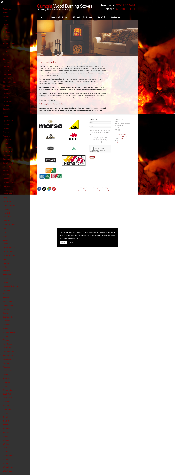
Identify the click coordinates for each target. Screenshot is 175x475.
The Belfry (6, 421)
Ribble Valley (8, 355)
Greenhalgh (7, 167)
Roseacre (6, 367)
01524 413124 (123, 136)
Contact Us (115, 17)
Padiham (6, 325)
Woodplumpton (8, 467)
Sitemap (117, 190)
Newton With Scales (10, 286)
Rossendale (7, 371)
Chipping (6, 86)
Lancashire (7, 217)
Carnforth (6, 63)
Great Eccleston (8, 163)
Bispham (6, 28)
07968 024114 (125, 8)
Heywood (6, 186)
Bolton (5, 40)
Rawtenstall (7, 348)
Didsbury (6, 128)
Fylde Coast (7, 151)
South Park (7, 394)
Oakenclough (8, 305)
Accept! (63, 242)
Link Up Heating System (82, 17)
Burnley (6, 47)
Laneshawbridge (9, 224)
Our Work (101, 17)
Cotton (5, 117)
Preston (6, 340)
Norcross (6, 294)
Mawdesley (7, 263)
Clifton (5, 97)
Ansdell (6, 13)
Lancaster (6, 221)
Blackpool (6, 36)
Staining (6, 413)
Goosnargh (7, 159)
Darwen (6, 124)
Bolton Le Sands (9, 43)
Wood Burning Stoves (59, 17)
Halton (5, 171)
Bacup (5, 24)
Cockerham (7, 109)
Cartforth (6, 67)
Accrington (7, 9)
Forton (5, 144)
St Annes (6, 402)
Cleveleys (6, 94)
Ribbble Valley (8, 352)
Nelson (5, 282)
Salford (5, 375)
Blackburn (6, 32)
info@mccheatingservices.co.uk (124, 142)
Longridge (6, 240)
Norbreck (6, 290)
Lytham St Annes (9, 255)
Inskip (5, 197)
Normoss (6, 298)
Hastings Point (8, 182)
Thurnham (6, 429)
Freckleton (7, 147)
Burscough (7, 51)
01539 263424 (125, 5)
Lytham (5, 244)
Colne (5, 113)
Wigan (5, 463)
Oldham (6, 309)
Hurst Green (7, 194)
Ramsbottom (7, 344)
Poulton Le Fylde (9, 332)
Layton (5, 228)
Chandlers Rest (8, 78)
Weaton (6, 440)
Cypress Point (8, 120)
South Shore (7, 398)
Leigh (5, 236)
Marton (5, 259)
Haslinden (6, 178)
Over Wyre (7, 321)
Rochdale (6, 363)
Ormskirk (6, 313)
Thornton (6, 425)
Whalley (6, 459)
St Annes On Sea (9, 405)
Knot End (6, 213)
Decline (71, 242)
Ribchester (7, 359)
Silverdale (6, 382)
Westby (5, 452)
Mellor (5, 267)
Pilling (5, 328)
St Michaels (7, 409)
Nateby (5, 278)
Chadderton (7, 74)
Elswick (6, 132)
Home (42, 17)
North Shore (7, 301)
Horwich (6, 190)
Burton (5, 55)
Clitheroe (6, 105)
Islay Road (7, 201)
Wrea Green (7, 471)
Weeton (6, 444)
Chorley (6, 90)
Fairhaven (6, 136)
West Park (6, 448)
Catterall (6, 70)
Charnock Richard (9, 82)
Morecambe (7, 274)
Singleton (6, 386)
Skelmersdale (8, 390)
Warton (5, 436)
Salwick (6, 378)
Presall (5, 336)
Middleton (6, 271)
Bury (4, 59)
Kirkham (6, 209)
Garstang (6, 155)
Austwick (6, 20)
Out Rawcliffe (8, 317)
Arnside (6, 17)
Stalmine (6, 417)
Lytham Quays (8, 251)
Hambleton (7, 174)
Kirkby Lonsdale (9, 205)
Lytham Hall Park (9, 248)
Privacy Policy (86, 235)
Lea (4, 232)
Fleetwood (7, 140)
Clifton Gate (7, 101)
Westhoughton (8, 455)
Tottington (6, 432)
